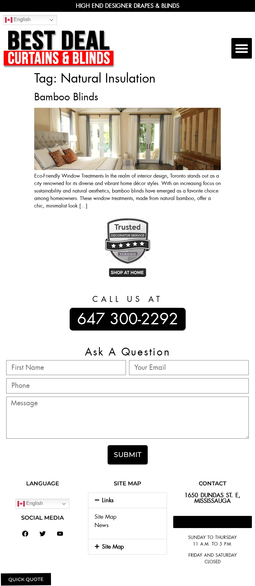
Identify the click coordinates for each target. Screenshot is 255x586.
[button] (241, 48)
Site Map (105, 517)
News (102, 525)
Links (108, 500)
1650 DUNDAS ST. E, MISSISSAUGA (212, 498)
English (21, 19)
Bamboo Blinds (66, 96)
